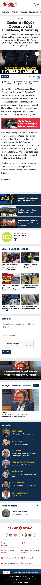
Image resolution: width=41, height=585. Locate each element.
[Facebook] (7, 535)
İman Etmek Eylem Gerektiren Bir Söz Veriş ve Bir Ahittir (25, 455)
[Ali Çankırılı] (6, 453)
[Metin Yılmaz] (6, 474)
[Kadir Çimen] (6, 443)
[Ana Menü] (38, 5)
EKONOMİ (33, 12)
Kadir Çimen (17, 441)
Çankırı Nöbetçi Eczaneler (8, 544)
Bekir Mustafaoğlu (20, 493)
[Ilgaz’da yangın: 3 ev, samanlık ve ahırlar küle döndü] (30, 300)
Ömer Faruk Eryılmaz (21, 512)
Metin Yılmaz (17, 471)
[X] (11, 535)
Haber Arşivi (28, 563)
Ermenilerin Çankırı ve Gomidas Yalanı (24, 475)
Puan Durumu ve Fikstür (12, 558)
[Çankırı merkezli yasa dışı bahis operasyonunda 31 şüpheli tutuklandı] (11, 257)
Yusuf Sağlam (18, 483)
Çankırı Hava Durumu (31, 543)
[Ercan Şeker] (6, 433)
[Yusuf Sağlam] (6, 484)
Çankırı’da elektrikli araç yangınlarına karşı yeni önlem (10, 308)
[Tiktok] (26, 535)
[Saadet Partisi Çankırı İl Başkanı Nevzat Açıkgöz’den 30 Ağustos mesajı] (20, 400)
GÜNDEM (5, 12)
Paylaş (6, 76)
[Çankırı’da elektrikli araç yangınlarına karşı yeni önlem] (11, 300)
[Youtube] (22, 535)
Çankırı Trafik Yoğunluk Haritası (30, 552)
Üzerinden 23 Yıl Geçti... (21, 465)
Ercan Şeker (17, 431)
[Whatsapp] (34, 535)
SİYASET (15, 12)
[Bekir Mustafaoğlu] (6, 495)
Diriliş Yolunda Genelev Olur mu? (24, 486)
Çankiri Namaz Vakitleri (7, 552)
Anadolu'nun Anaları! (20, 515)
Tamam (26, 582)
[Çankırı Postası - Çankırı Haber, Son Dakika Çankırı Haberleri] (9, 4)
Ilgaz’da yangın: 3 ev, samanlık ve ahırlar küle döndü (30, 308)
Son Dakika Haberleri (11, 563)
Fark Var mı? (16, 496)
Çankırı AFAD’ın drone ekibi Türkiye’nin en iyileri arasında (29, 287)
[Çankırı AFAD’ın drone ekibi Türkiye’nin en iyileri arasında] (30, 279)
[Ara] (35, 5)
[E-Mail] (15, 240)
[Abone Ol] (38, 77)
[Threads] (30, 535)
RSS (7, 572)
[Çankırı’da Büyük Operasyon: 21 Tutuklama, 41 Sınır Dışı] (20, 62)
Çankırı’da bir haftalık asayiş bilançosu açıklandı (29, 266)
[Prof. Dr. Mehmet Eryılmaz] (6, 464)
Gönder (6, 352)
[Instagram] (18, 535)
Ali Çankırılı (17, 451)
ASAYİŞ (24, 12)
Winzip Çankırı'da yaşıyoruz (23, 434)
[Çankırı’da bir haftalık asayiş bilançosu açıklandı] (30, 257)
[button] (34, 385)
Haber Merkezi (8, 82)
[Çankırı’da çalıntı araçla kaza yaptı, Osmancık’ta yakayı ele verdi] (11, 279)
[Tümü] (38, 425)
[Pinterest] (15, 535)
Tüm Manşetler (29, 558)
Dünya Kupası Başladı (20, 444)
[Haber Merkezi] (7, 237)
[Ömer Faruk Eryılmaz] (6, 513)
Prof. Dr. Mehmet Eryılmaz (23, 462)
